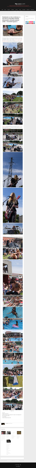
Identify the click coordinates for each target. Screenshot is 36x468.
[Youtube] (32, 21)
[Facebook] (26, 21)
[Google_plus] (31, 23)
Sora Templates (18, 466)
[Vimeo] (34, 21)
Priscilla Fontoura (10, 423)
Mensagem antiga (21, 460)
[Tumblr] (27, 23)
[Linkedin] (26, 23)
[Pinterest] (32, 23)
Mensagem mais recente (4, 460)
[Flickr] (31, 21)
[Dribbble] (29, 23)
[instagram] (34, 23)
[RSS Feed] (29, 21)
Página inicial (13, 460)
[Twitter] (27, 21)
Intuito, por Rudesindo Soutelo (7, 436)
